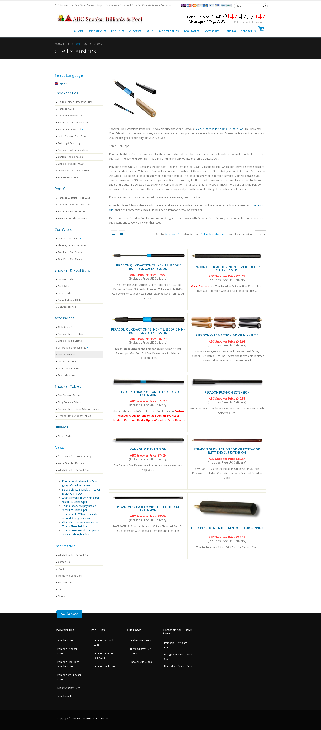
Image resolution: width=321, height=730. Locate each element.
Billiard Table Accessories (72, 347)
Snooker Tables (168, 31)
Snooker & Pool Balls (72, 270)
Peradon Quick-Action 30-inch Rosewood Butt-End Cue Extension (227, 451)
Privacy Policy (65, 582)
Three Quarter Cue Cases (72, 245)
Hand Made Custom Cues (178, 666)
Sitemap (62, 596)
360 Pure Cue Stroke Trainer (73, 170)
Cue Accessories (67, 361)
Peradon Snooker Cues (67, 651)
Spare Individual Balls (70, 300)
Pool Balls (63, 286)
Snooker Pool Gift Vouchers (73, 150)
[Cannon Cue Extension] (148, 440)
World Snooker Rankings (71, 463)
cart (60, 589)
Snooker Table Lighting (70, 334)
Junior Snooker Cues (68, 687)
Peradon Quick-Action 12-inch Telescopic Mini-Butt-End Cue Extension (148, 331)
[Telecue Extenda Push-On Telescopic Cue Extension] (148, 382)
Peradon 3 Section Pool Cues (74, 204)
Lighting (230, 31)
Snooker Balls (65, 279)
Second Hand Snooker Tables (74, 415)
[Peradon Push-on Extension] (227, 382)
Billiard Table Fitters (69, 368)
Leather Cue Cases (68, 238)
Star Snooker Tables (69, 395)
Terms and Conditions (70, 575)
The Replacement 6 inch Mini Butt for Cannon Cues (227, 529)
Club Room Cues (67, 327)
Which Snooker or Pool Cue (73, 470)
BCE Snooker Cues (68, 177)
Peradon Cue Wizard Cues (175, 645)
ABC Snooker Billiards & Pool (92, 718)
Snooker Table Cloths (70, 340)
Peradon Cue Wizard (69, 129)
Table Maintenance (68, 375)
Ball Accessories (67, 306)
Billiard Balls (64, 293)
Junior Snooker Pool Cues (72, 136)
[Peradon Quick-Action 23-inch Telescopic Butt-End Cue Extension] (148, 255)
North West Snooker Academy (74, 456)
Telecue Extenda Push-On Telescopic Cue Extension (148, 393)
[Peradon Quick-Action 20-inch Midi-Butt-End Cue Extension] (227, 256)
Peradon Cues (66, 108)
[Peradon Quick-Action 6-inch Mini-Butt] (227, 322)
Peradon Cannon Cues (70, 115)
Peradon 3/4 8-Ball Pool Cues (74, 197)
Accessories (211, 31)
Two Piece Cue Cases (70, 252)
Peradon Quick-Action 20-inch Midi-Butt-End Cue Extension (227, 268)
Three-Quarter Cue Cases (140, 651)
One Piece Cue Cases (70, 259)
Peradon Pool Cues (104, 666)
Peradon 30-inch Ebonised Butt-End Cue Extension (148, 508)
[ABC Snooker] (100, 14)
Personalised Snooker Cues (73, 122)
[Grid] (114, 233)
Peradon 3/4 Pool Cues (103, 642)
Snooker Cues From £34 (71, 163)
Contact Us (248, 31)
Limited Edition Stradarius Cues (75, 101)
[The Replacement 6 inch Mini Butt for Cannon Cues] (227, 508)
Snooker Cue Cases (141, 661)
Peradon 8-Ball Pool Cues (72, 211)
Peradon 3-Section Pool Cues (104, 655)
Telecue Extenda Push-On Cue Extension (218, 129)
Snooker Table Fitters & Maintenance (78, 409)
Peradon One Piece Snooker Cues (68, 664)
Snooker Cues (97, 31)
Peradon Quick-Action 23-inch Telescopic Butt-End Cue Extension (148, 267)
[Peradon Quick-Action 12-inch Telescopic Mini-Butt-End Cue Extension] (148, 319)
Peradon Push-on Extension (227, 392)
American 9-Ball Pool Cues (72, 218)
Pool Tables (191, 31)
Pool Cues (117, 31)
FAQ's (61, 568)
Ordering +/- (172, 234)
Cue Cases (135, 31)
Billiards (61, 427)
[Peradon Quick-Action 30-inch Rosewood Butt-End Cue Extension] (227, 440)
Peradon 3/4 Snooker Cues (69, 677)
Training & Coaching (69, 143)
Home (80, 31)
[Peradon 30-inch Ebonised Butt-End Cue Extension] (148, 498)
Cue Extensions (66, 354)
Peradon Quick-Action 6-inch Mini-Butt (227, 335)
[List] (122, 233)
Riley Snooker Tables (69, 402)
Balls (149, 31)
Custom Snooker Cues (70, 156)
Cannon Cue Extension (148, 449)
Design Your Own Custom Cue (178, 657)
